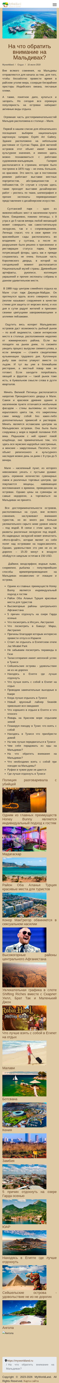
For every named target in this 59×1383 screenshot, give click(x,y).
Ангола (8, 1328)
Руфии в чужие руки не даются (26, 769)
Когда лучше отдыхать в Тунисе (27, 697)
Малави (8, 1068)
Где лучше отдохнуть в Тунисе (26, 773)
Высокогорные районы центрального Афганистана (29, 957)
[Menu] (55, 4)
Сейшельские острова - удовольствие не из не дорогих (29, 1295)
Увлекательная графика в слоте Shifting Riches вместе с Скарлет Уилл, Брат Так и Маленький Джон (29, 996)
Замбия (8, 1161)
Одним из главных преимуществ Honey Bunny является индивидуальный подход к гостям (32, 590)
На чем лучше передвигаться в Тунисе (31, 741)
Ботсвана (9, 1099)
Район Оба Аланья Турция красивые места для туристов (29, 887)
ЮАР (6, 1227)
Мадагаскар (11, 854)
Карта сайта (31, 1381)
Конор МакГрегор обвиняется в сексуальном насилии (29, 922)
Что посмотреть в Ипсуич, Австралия (30, 622)
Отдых (20, 65)
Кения (7, 1130)
